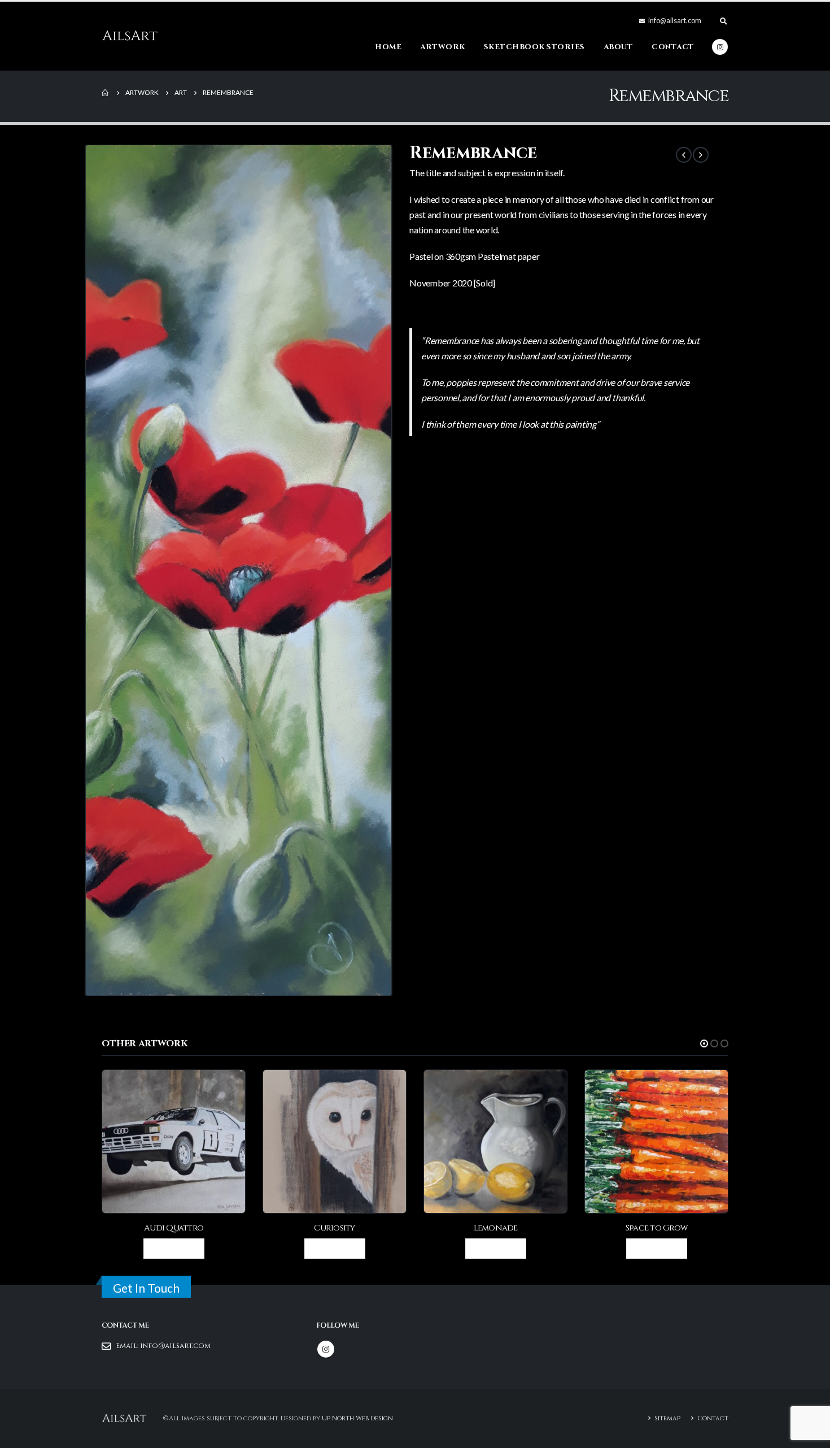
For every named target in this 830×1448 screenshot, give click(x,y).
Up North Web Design (357, 1418)
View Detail (178, 1248)
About (619, 47)
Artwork (442, 47)
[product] (173, 1141)
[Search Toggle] (723, 21)
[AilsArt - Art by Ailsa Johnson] (130, 36)
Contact (673, 47)
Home (388, 47)
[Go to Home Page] (106, 92)
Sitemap (667, 1418)
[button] (704, 1043)
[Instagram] (720, 47)
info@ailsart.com (175, 1346)
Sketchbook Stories (534, 47)
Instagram (325, 1349)
